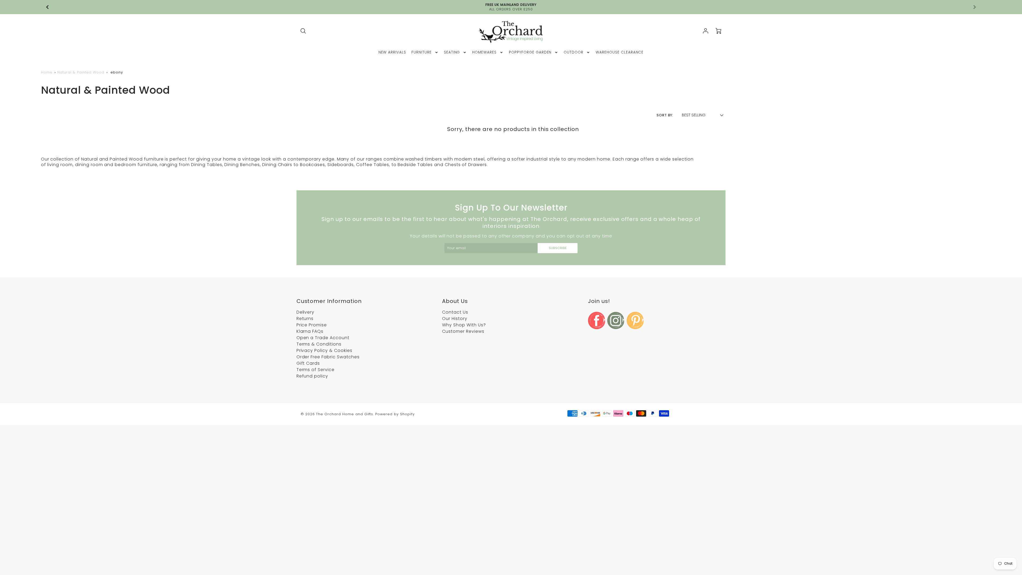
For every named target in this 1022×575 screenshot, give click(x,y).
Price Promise (311, 325)
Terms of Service (315, 370)
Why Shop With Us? (464, 325)
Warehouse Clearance (620, 52)
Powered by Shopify (394, 414)
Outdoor (573, 52)
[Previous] (47, 7)
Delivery (305, 312)
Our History (454, 318)
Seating (452, 52)
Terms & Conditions (318, 344)
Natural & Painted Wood (80, 72)
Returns (305, 318)
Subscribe (558, 248)
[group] (511, 7)
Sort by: (665, 115)
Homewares (484, 52)
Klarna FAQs (310, 331)
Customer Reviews (463, 331)
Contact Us (455, 312)
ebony (116, 72)
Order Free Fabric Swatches (328, 357)
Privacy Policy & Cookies (324, 350)
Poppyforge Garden (530, 52)
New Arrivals (392, 52)
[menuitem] (392, 52)
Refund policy (312, 376)
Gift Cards (308, 363)
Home (47, 72)
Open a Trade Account (322, 338)
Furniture (421, 52)
